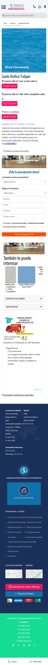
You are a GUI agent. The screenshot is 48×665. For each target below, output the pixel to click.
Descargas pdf (13, 551)
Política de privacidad (34, 527)
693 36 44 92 (18, 454)
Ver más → (31, 124)
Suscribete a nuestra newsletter (14, 227)
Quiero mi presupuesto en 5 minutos (24, 478)
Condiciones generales (34, 517)
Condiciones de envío (15, 527)
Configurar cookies (33, 532)
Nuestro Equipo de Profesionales (19, 547)
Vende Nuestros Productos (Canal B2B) (22, 542)
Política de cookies (14, 532)
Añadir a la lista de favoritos (17, 151)
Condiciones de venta (34, 522)
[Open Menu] (3, 5)
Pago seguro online (24, 498)
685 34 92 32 (25, 641)
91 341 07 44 (24, 629)
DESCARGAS (12, 307)
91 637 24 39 (24, 633)
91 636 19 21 (24, 626)
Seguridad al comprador (16, 522)
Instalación (12, 556)
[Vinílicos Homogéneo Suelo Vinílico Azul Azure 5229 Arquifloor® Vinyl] (26, 275)
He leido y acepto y (23, 223)
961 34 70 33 (24, 637)
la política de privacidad (35, 223)
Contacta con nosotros (16, 517)
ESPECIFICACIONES (15, 298)
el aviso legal (21, 223)
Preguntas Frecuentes (34, 537)
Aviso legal (12, 537)
